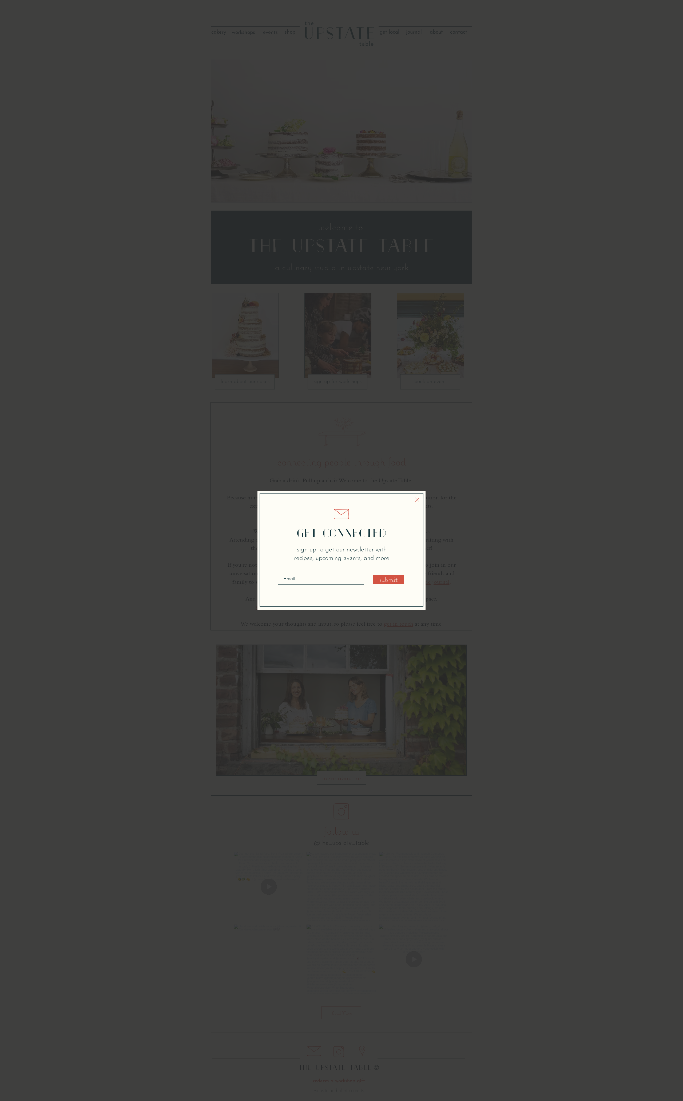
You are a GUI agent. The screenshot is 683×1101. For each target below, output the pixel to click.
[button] (417, 500)
